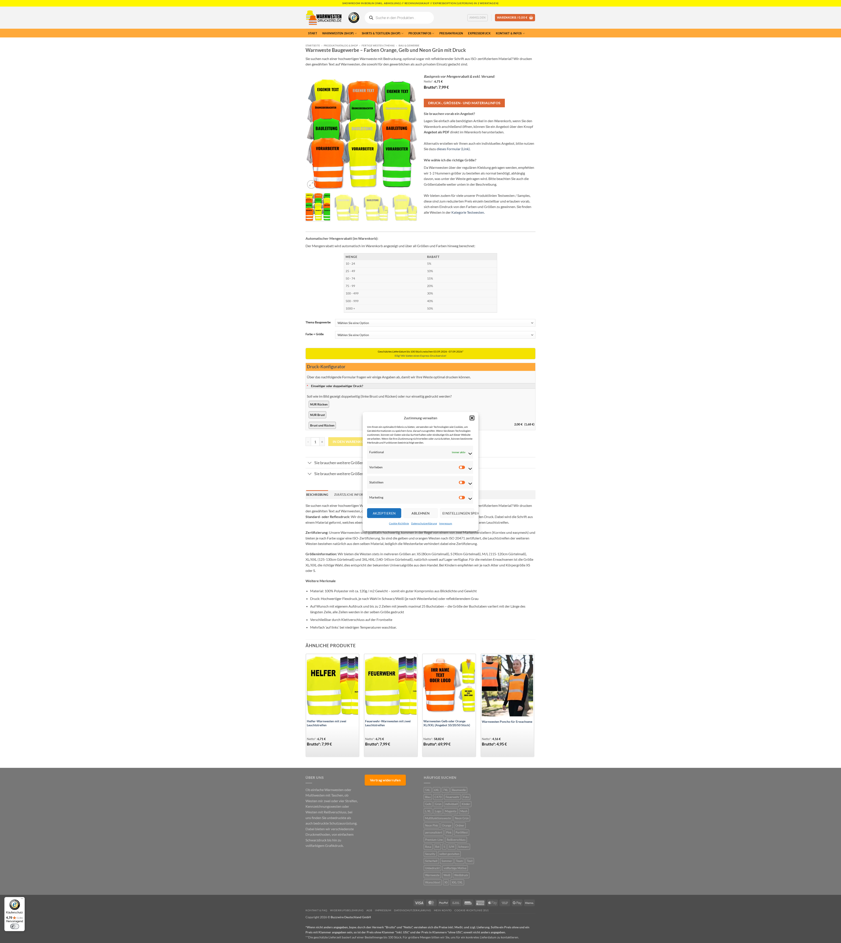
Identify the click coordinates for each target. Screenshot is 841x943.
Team (459, 861)
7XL (445, 790)
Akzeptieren (384, 513)
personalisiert (433, 832)
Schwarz (463, 846)
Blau (428, 797)
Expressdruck (479, 33)
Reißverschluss (456, 839)
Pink (449, 832)
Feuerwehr (452, 797)
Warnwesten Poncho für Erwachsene (507, 721)
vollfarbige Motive (455, 868)
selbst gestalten (449, 854)
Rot (437, 846)
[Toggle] (310, 463)
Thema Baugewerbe (318, 322)
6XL (436, 790)
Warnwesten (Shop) (338, 33)
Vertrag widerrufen (385, 780)
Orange (446, 825)
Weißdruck (461, 875)
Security (430, 854)
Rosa (428, 846)
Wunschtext (432, 882)
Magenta (450, 811)
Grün (438, 804)
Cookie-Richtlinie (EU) (471, 910)
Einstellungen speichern (458, 513)
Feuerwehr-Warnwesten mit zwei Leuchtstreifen (388, 723)
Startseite (313, 45)
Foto (466, 797)
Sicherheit (431, 861)
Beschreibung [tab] (317, 494)
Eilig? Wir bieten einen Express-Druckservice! (420, 355)
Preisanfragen (451, 33)
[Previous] (313, 134)
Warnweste (432, 875)
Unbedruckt (432, 868)
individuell (451, 804)
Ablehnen (421, 513)
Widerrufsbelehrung (347, 910)
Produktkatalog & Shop (341, 45)
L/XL (428, 811)
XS (446, 882)
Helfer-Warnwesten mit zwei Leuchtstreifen (326, 723)
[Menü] (22, 899)
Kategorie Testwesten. (468, 212)
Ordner (459, 825)
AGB (369, 910)
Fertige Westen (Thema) (378, 45)
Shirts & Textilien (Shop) (381, 33)
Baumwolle (459, 790)
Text (470, 861)
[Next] (409, 134)
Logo (438, 811)
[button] (472, 418)
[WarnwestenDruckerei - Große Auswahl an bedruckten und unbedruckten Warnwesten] (324, 17)
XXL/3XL (457, 882)
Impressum (445, 523)
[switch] (14, 926)
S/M (451, 846)
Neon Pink (431, 825)
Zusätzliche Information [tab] (354, 494)
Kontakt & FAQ (316, 910)
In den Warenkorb (351, 442)
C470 (438, 797)
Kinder (466, 804)
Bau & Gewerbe (409, 45)
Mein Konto (443, 910)
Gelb (428, 804)
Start (312, 33)
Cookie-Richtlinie (399, 523)
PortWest (462, 832)
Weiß (446, 875)
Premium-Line (434, 839)
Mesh (463, 811)
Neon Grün (462, 818)
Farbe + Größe (315, 334)
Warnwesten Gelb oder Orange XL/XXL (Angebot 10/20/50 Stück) (446, 723)
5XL (427, 790)
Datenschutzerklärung (424, 523)
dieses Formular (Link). (453, 149)
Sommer (447, 861)
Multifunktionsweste (438, 818)
